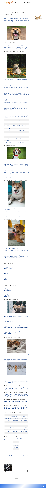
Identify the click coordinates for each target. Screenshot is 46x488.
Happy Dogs (10, 5)
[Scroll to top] (44, 485)
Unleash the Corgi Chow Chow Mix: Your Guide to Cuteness (9, 455)
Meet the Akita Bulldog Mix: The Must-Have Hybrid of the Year (23, 455)
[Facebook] (1, 485)
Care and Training (35, 5)
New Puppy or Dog (28, 5)
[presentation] (8, 467)
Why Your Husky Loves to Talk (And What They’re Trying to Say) (7, 474)
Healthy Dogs (15, 5)
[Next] (27, 471)
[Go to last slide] (5, 471)
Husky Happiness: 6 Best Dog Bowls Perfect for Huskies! (16, 467)
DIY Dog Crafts (21, 5)
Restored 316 (43, 486)
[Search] (41, 22)
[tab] (15, 478)
